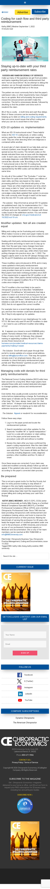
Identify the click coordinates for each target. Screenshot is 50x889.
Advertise (22, 12)
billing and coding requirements (34, 117)
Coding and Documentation (32, 541)
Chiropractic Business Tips (22, 539)
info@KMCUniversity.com (12, 535)
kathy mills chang (20, 546)
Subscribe (40, 11)
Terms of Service (31, 762)
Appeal (17, 413)
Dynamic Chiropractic (25, 718)
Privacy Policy (17, 762)
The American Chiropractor (25, 722)
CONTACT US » (25, 760)
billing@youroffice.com (18, 356)
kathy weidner (33, 546)
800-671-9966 (28, 755)
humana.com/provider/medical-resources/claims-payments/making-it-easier (22, 344)
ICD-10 (15, 135)
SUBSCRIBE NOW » (25, 795)
